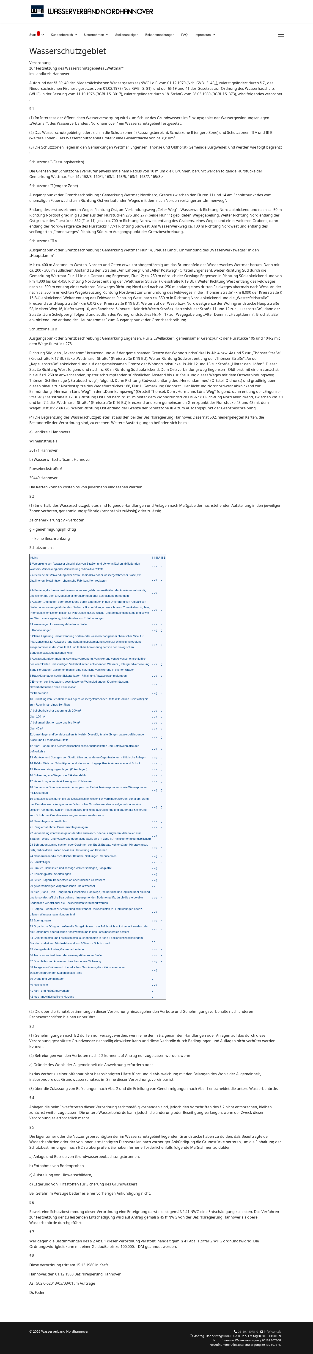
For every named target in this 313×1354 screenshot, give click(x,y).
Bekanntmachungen (159, 35)
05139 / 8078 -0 (248, 1332)
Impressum (203, 35)
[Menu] (281, 34)
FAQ (184, 35)
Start (32, 35)
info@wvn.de (272, 1332)
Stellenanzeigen (126, 35)
